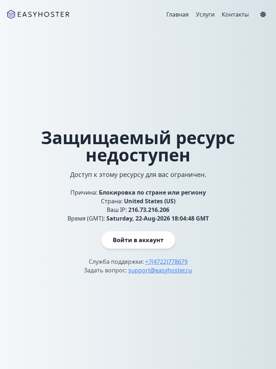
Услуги (205, 14)
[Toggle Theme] (263, 14)
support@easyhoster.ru (160, 270)
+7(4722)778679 (166, 262)
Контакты (235, 14)
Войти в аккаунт (138, 240)
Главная (177, 14)
